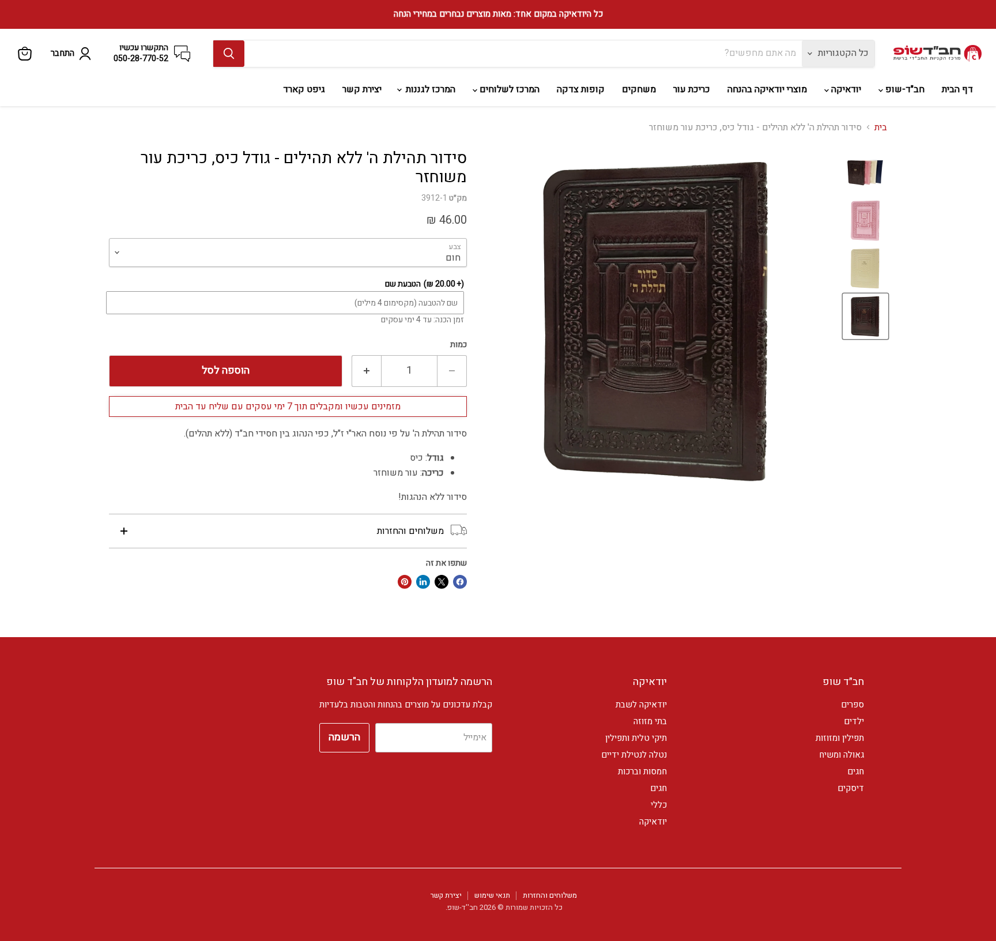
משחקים (639, 89)
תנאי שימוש (492, 895)
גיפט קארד (304, 89)
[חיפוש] (228, 53)
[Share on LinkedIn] (423, 582)
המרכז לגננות (429, 89)
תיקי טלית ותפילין (636, 738)
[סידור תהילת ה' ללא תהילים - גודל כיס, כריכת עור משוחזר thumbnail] (865, 172)
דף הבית (957, 89)
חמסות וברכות (642, 771)
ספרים (852, 704)
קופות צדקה (581, 89)
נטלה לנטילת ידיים (634, 754)
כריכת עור (691, 89)
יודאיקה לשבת (641, 704)
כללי (659, 805)
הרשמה (344, 737)
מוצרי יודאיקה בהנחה (767, 89)
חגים (855, 771)
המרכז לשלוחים (508, 89)
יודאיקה (845, 89)
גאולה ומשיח (841, 754)
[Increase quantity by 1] (366, 371)
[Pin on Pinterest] (405, 582)
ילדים (854, 721)
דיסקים (850, 788)
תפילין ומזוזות (840, 738)
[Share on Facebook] (460, 582)
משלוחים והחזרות (550, 895)
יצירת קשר (362, 89)
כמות (458, 344)
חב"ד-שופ (904, 89)
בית (880, 127)
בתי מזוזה (650, 721)
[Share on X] (441, 582)
